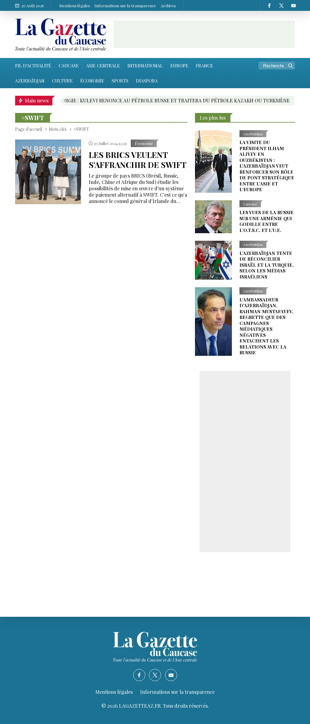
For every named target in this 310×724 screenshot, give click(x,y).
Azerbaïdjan (30, 81)
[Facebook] (269, 5)
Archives (168, 5)
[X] (281, 5)
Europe (179, 66)
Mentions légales (74, 5)
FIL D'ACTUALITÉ (33, 66)
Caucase (69, 66)
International (145, 66)
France (204, 66)
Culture (62, 81)
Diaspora (147, 81)
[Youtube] (293, 5)
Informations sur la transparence (125, 5)
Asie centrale (103, 66)
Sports (120, 81)
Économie (92, 81)
